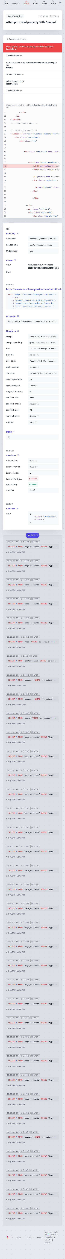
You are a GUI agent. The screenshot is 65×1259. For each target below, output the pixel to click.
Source (18, 1237)
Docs (29, 1237)
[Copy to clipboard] (55, 238)
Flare (52, 1235)
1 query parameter (16, 552)
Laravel (39, 1237)
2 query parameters (17, 686)
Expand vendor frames (17, 39)
